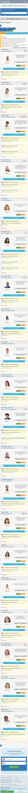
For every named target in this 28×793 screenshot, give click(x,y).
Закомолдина (8, 447)
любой (11, 30)
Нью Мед (15, 74)
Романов (6, 50)
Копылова (8, 309)
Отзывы (16, 33)
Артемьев (6, 83)
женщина (7, 30)
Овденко (6, 512)
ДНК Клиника (16, 366)
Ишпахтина (6, 160)
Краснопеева (7, 375)
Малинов (7, 710)
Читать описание (14, 68)
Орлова (6, 199)
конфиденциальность (5, 789)
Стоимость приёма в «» (10, 74)
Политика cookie (22, 788)
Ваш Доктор (4, 5)
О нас (2, 784)
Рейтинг (7, 33)
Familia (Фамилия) (17, 635)
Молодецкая (6, 644)
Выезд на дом (12, 28)
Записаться (23, 65)
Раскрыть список (14, 19)
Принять (7, 791)
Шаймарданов (7, 479)
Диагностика (18, 781)
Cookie (11, 779)
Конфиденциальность (5, 779)
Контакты (9, 782)
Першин (7, 342)
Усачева (7, 611)
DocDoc (21, 771)
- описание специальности (20, 47)
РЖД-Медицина (16, 223)
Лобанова (9, 578)
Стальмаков (6, 276)
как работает (6, 784)
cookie (18, 771)
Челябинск (10, 5)
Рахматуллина (9, 408)
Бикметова (6, 232)
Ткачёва (8, 677)
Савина (7, 545)
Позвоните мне (14, 767)
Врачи (15, 5)
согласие (14, 771)
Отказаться (21, 791)
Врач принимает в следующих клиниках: (10, 72)
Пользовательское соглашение (7, 781)
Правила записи (4, 782)
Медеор (15, 701)
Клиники (18, 779)
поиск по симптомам (13, 784)
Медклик (15, 399)
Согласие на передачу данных (6, 780)
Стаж (21, 33)
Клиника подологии (17, 107)
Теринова (8, 116)
